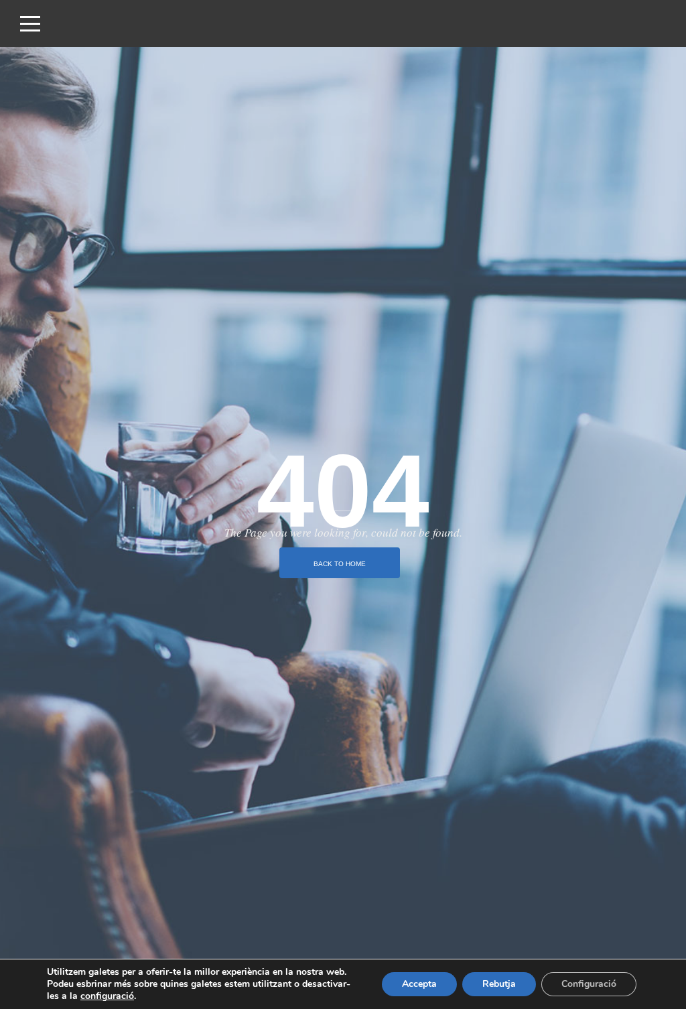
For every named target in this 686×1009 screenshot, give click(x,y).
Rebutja (499, 984)
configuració (107, 996)
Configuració (588, 984)
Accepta (419, 984)
